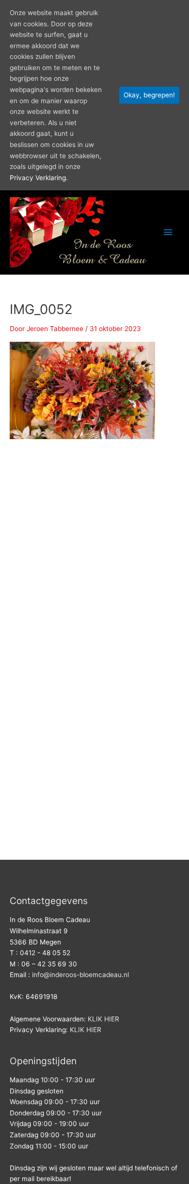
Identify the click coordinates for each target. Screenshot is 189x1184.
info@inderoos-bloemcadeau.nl (80, 975)
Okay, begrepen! (149, 95)
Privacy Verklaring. (39, 178)
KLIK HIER (103, 1019)
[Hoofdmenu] (168, 232)
